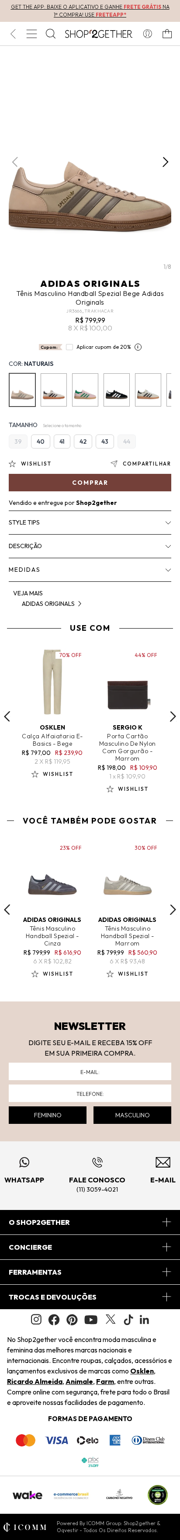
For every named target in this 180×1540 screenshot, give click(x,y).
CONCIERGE (30, 1247)
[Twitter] (110, 1319)
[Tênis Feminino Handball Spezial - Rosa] (85, 390)
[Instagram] (36, 1319)
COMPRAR (90, 483)
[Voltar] (12, 33)
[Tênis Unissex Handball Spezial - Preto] (117, 390)
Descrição (25, 546)
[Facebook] (54, 1319)
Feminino (48, 1115)
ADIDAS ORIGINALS (90, 283)
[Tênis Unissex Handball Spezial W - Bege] (148, 390)
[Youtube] (90, 1319)
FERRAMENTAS (35, 1272)
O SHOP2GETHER (39, 1222)
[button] (165, 161)
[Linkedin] (144, 1319)
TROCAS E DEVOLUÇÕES (53, 1297)
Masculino (132, 1115)
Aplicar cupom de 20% (103, 347)
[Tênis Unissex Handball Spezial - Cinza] (54, 390)
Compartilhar (147, 463)
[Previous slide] (7, 716)
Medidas (25, 570)
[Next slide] (173, 716)
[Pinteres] (72, 1319)
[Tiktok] (128, 1319)
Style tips (24, 522)
